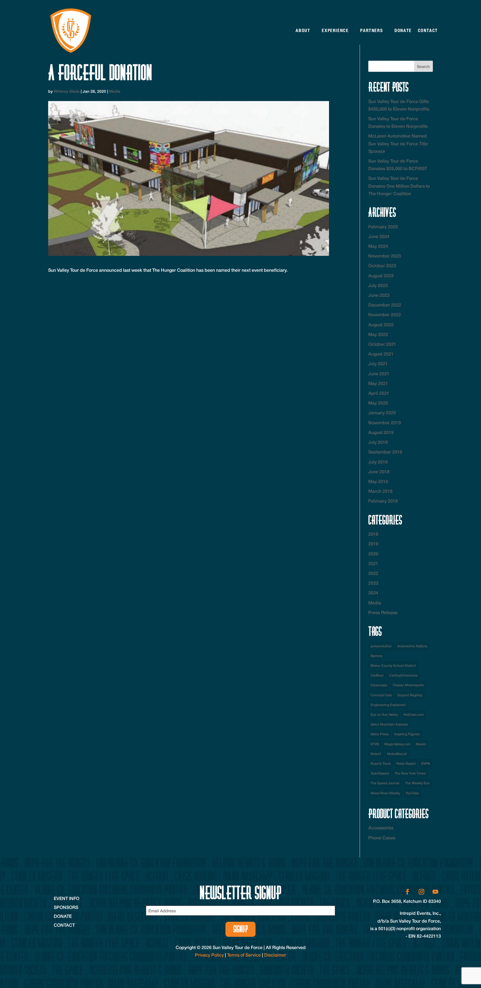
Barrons (376, 656)
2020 (373, 553)
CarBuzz (377, 675)
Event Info (66, 898)
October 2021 (382, 344)
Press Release (382, 612)
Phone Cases (381, 837)
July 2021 (378, 363)
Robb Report (406, 763)
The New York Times (410, 773)
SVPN (425, 763)
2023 (373, 582)
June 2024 (378, 236)
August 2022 (381, 324)
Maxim (421, 744)
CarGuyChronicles (403, 675)
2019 (373, 543)
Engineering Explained (387, 705)
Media (114, 91)
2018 (373, 533)
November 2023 (384, 255)
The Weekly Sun (417, 783)
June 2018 (378, 471)
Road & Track (380, 763)
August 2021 (381, 353)
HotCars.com (413, 714)
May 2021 (378, 383)
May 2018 (378, 481)
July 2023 (378, 285)
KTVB (374, 744)
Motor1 (376, 754)
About (303, 30)
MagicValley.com (397, 744)
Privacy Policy (209, 954)
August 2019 (381, 432)
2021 (373, 563)
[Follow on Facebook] (407, 891)
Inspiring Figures (406, 734)
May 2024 (378, 246)
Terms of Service (244, 954)
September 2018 (385, 451)
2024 (373, 592)
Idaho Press (379, 734)
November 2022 (384, 314)
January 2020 (382, 412)
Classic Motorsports (408, 685)
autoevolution (381, 646)
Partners (371, 30)
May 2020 (378, 402)
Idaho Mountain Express (389, 724)
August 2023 (381, 275)
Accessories (380, 827)
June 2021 (378, 373)
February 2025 (383, 226)
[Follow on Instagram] (421, 891)
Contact (428, 30)
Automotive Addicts (412, 646)
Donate (403, 30)
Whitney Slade (67, 91)
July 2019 (378, 442)
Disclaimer (275, 954)
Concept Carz (381, 695)
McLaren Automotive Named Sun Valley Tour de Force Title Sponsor (398, 143)
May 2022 (378, 334)
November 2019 (384, 422)
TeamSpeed (379, 773)
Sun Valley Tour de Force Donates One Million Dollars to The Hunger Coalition (399, 185)
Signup (240, 929)
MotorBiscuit (397, 754)
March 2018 (380, 491)
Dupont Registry (409, 695)
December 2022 (384, 304)
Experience (335, 30)
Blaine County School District (393, 665)
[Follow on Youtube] (435, 891)
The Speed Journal (384, 783)
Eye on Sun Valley (384, 714)
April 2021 (378, 393)
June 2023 (378, 295)
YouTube (412, 793)
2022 (373, 573)
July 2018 (378, 461)
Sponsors (66, 907)
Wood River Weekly (385, 793)
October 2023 (382, 265)
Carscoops (378, 685)
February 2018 (383, 500)
